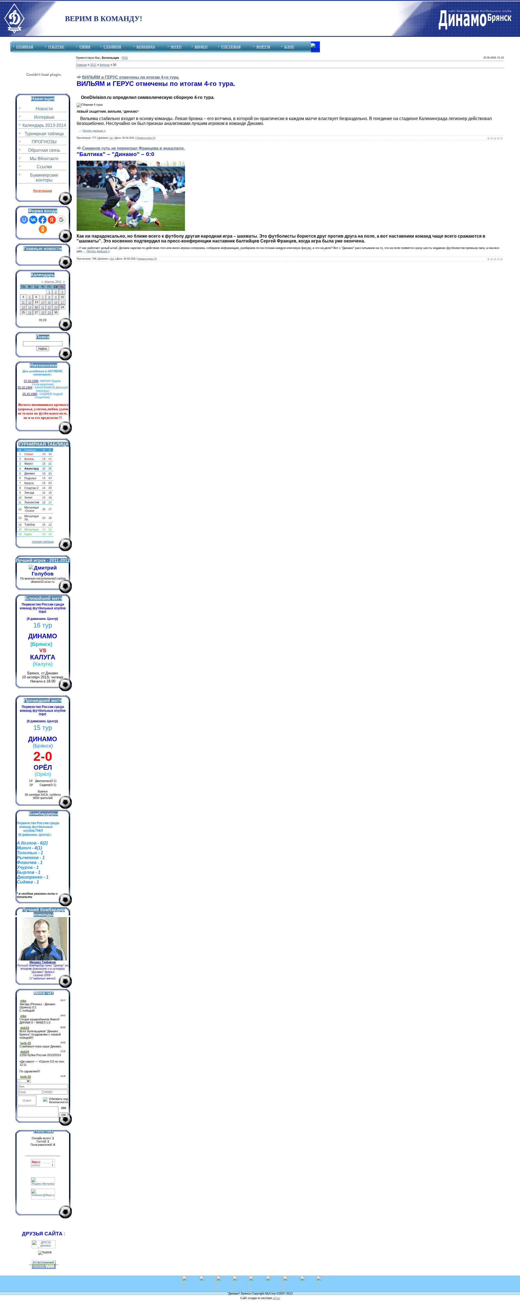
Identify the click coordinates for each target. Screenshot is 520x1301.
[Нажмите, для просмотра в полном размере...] (131, 162)
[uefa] (190, 1277)
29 (49, 312)
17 (62, 302)
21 (42, 307)
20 (36, 307)
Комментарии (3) (145, 138)
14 (42, 302)
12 (29, 302)
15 (49, 302)
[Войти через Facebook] (42, 220)
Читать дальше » (94, 130)
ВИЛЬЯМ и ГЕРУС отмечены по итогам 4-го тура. (130, 77)
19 (29, 307)
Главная (81, 64)
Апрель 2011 (52, 281)
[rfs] (274, 1277)
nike (112, 258)
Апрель (105, 64)
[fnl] (327, 1277)
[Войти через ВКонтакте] (33, 220)
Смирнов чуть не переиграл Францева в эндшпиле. (133, 148)
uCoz (276, 1298)
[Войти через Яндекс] (52, 220)
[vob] (291, 1277)
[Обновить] (66, 1080)
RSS (125, 57)
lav (111, 138)
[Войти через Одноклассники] (43, 229)
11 (23, 302)
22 (49, 307)
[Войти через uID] (24, 220)
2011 (93, 64)
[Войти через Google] (61, 219)
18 (23, 307)
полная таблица (43, 541)
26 (29, 312)
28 (42, 312)
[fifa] (207, 1277)
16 (55, 302)
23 (55, 307)
